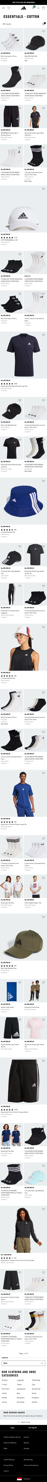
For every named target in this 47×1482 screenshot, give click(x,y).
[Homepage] (23, 8)
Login (12, 1428)
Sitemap (26, 1448)
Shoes (34, 1393)
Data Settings (28, 1459)
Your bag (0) (32, 1428)
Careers (26, 1437)
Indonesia (27, 1479)
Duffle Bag (36, 1380)
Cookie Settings (9, 1459)
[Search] (38, 8)
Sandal (34, 1402)
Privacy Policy (8, 1465)
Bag (18, 1393)
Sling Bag (20, 1402)
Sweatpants (21, 1389)
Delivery (26, 1443)
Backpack (20, 1398)
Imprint (6, 1471)
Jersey (4, 1402)
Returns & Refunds (10, 1443)
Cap (33, 1385)
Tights (19, 1385)
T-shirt (4, 1385)
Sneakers (35, 1398)
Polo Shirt (5, 1389)
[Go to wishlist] (8, 8)
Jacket (4, 1393)
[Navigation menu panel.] (3, 8)
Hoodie (4, 1398)
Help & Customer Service (12, 1437)
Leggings (20, 1380)
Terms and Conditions (31, 1465)
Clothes (5, 1380)
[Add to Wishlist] (43, 32)
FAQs (5, 1448)
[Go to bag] (43, 8)
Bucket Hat (36, 1389)
